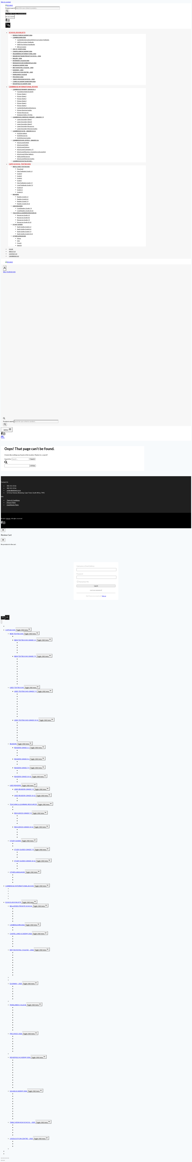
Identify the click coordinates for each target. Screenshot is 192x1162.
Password (80, 574)
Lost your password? (96, 590)
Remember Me (84, 582)
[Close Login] (3, 530)
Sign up (104, 596)
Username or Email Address (85, 566)
